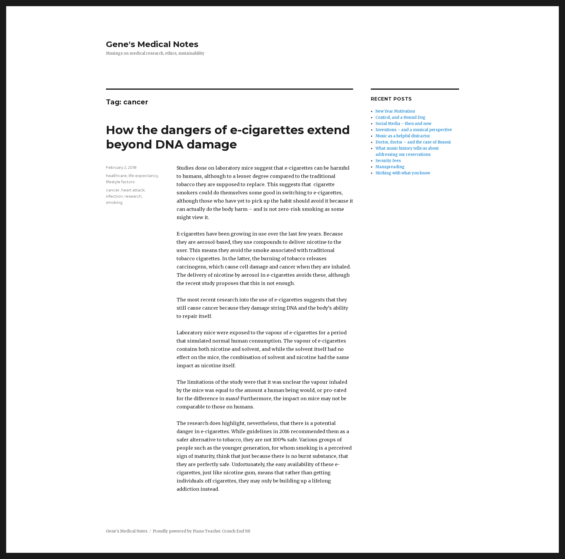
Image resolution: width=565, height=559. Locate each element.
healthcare (116, 175)
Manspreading (390, 166)
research (133, 196)
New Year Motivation (395, 111)
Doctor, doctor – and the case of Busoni (413, 142)
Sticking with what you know (402, 173)
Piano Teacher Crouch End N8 (221, 531)
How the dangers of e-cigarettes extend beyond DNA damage (228, 137)
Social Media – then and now (403, 123)
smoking (114, 202)
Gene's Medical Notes (152, 44)
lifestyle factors (120, 181)
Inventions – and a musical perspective (413, 129)
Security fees (388, 160)
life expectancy (143, 175)
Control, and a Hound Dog (400, 117)
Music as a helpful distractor (402, 136)
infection (114, 196)
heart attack (133, 190)
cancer (112, 190)
